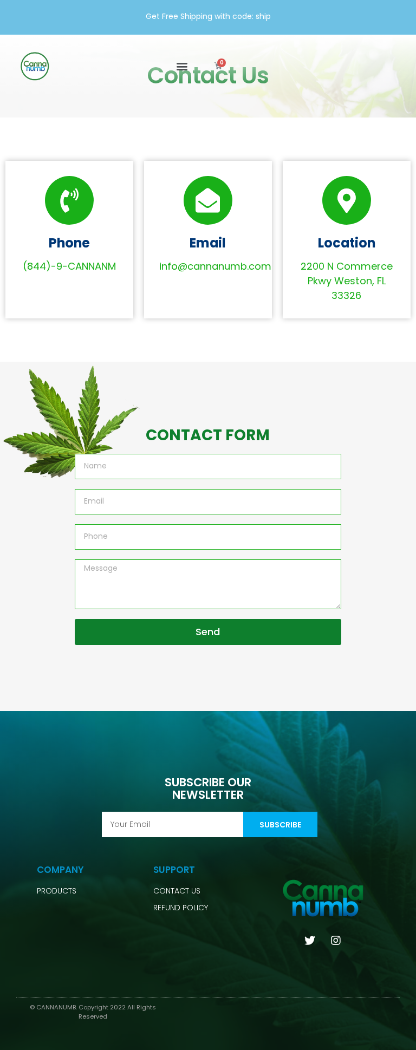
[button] (182, 66)
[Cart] (218, 66)
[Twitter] (310, 941)
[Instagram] (336, 941)
